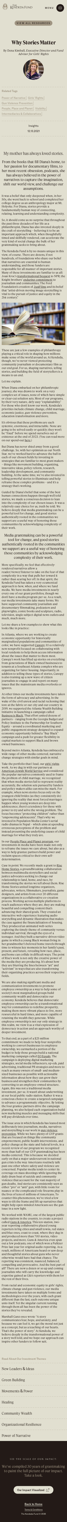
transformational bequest (33, 276)
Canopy (40, 645)
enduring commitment (38, 279)
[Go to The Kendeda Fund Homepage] (18, 6)
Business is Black (12, 715)
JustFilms (40, 286)
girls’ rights (52, 763)
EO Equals (44, 1056)
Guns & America (20, 1222)
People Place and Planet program (31, 841)
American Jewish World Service (22, 770)
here (28, 440)
